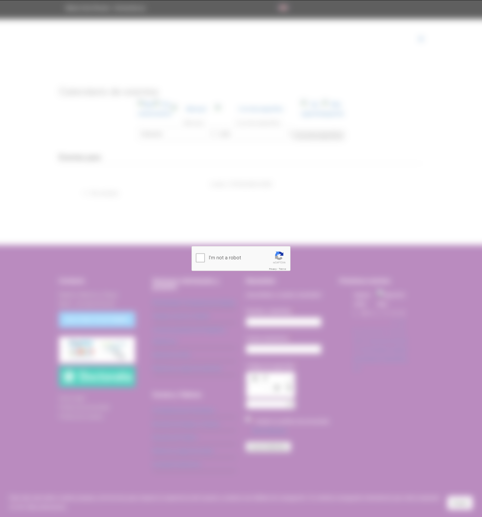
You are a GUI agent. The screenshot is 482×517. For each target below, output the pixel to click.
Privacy (273, 269)
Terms (282, 269)
